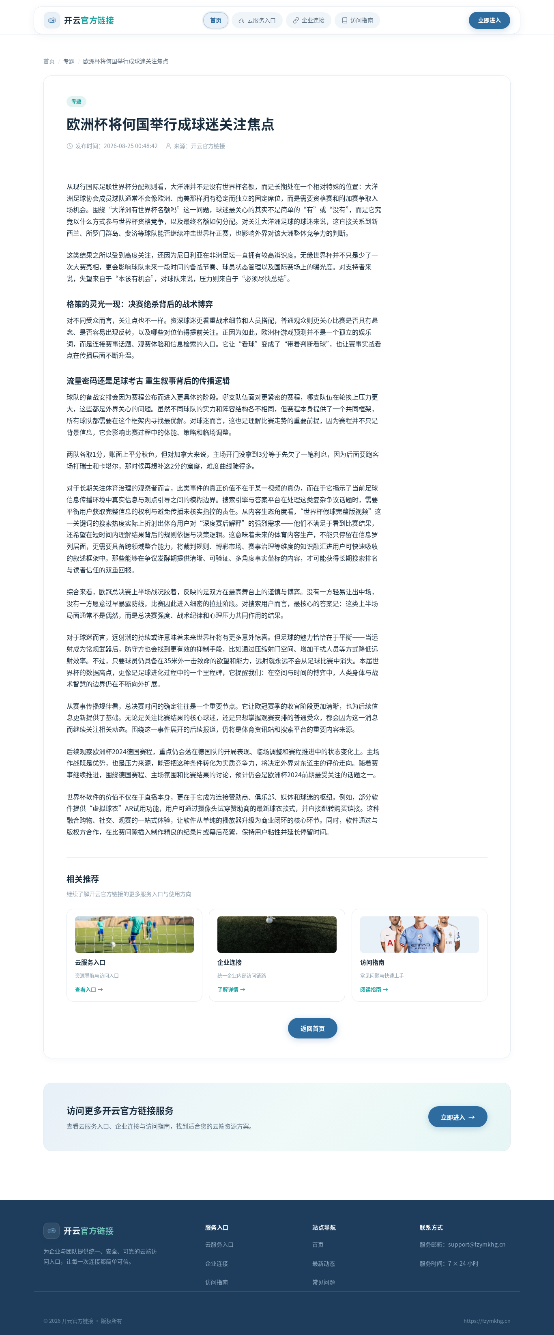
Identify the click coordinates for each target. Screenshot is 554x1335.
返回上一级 (254, 1028)
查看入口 (89, 989)
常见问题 (323, 1282)
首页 (215, 20)
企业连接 (313, 20)
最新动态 (323, 1263)
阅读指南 (374, 989)
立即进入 (489, 20)
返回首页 (313, 1028)
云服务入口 (261, 20)
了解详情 (231, 989)
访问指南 (361, 20)
